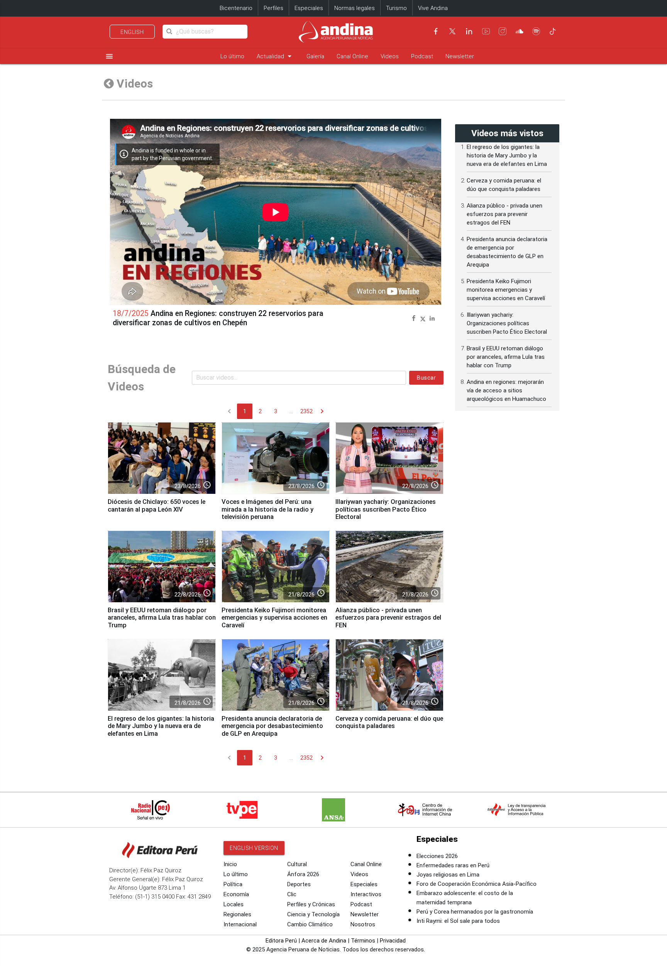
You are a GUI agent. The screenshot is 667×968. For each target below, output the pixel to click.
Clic (291, 894)
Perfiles (273, 8)
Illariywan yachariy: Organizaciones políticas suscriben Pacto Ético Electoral (385, 509)
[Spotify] (536, 31)
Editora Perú (281, 940)
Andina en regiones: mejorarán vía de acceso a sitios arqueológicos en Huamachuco (506, 390)
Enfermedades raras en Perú (452, 865)
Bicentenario (236, 8)
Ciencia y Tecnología (313, 914)
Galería (315, 56)
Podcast (422, 56)
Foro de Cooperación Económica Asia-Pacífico (476, 883)
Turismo (396, 8)
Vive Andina (433, 8)
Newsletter (459, 56)
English (132, 32)
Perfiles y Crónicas (311, 904)
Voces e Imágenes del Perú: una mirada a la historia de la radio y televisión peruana (267, 509)
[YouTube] (486, 31)
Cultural (297, 864)
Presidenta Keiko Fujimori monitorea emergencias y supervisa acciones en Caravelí (274, 617)
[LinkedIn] (469, 31)
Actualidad (275, 56)
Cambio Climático (310, 924)
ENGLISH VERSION (254, 848)
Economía (236, 894)
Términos (363, 940)
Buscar (426, 378)
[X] (452, 31)
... (291, 411)
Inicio (230, 864)
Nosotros (362, 924)
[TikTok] (552, 31)
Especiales (309, 8)
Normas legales (354, 8)
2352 (306, 411)
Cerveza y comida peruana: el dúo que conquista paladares (389, 722)
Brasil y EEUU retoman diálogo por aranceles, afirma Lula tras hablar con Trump (162, 617)
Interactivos (365, 894)
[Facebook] (436, 31)
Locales (233, 904)
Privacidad (393, 940)
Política (232, 884)
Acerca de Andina (323, 940)
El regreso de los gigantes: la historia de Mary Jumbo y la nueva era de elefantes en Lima (161, 726)
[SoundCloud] (519, 31)
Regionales (237, 914)
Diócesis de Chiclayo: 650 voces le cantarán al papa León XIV (156, 505)
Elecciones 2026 (437, 856)
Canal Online (352, 56)
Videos (390, 56)
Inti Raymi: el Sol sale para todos (458, 920)
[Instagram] (502, 31)
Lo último (232, 56)
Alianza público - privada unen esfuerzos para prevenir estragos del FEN (388, 617)
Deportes (299, 884)
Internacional (240, 924)
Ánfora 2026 (303, 874)
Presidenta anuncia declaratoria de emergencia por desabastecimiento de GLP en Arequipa (272, 726)
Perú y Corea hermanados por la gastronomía (474, 911)
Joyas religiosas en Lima (447, 874)
